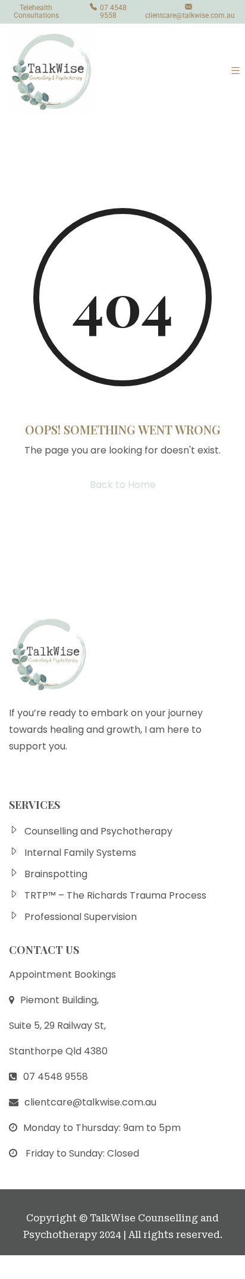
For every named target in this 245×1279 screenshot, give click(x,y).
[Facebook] (18, 778)
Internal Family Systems (80, 852)
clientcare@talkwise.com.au (190, 15)
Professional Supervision (80, 917)
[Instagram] (49, 778)
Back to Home (123, 485)
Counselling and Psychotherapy (98, 831)
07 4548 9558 (113, 12)
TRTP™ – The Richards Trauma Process (115, 895)
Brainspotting (55, 874)
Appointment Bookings (62, 974)
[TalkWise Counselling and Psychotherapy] (53, 71)
